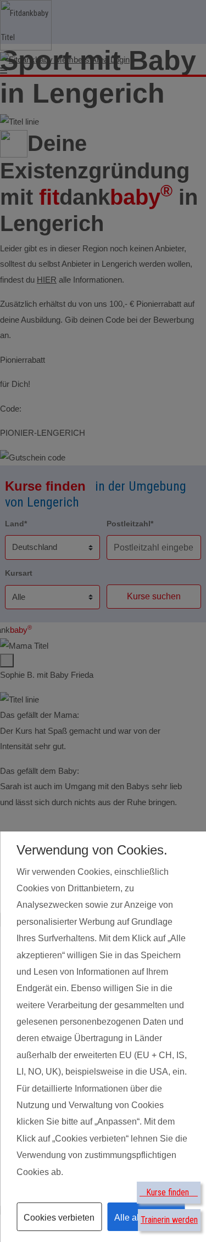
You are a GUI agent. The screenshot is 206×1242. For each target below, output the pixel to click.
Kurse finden (169, 1192)
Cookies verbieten (59, 1217)
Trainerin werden (169, 1220)
